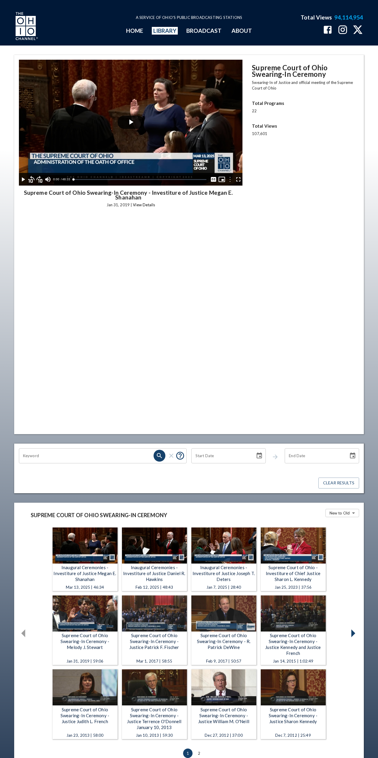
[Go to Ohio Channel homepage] (26, 26)
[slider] (139, 179)
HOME (134, 30)
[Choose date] (259, 456)
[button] (24, 633)
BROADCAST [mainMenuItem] (204, 30)
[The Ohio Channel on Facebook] (327, 30)
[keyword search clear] (171, 456)
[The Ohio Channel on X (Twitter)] (358, 30)
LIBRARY (165, 30)
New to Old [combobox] (340, 513)
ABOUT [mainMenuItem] (242, 30)
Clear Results (338, 482)
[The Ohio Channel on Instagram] (343, 30)
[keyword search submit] (159, 456)
